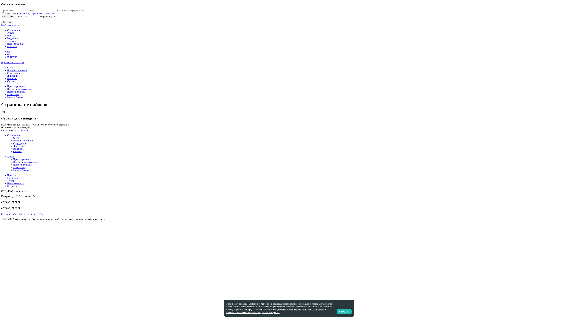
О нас (10, 67)
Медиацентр (13, 38)
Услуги (10, 33)
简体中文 (12, 57)
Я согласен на (29, 13)
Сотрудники (13, 73)
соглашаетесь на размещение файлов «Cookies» (302, 310)
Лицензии (12, 75)
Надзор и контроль (16, 91)
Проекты (11, 35)
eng (9, 54)
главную (24, 130)
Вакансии (12, 78)
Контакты (12, 46)
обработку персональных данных (37, 13)
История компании (17, 70)
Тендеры (11, 41)
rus (8, 51)
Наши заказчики (15, 43)
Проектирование (16, 86)
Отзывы (11, 81)
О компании (13, 30)
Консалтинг (13, 94)
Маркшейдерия (15, 97)
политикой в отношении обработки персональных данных (253, 312)
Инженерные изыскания (19, 89)
